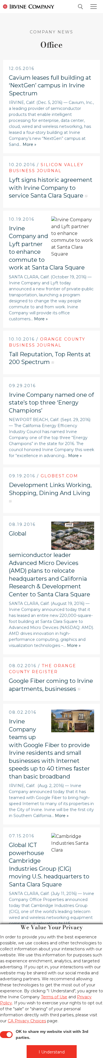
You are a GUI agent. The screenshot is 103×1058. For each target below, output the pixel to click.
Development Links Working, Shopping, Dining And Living (50, 489)
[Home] (27, 6)
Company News (51, 32)
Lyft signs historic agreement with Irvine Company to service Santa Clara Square (50, 187)
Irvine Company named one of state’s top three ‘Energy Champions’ (51, 402)
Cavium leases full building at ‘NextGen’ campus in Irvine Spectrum (50, 85)
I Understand (52, 1052)
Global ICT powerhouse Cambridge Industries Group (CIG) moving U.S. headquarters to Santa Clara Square (49, 865)
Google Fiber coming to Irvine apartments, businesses (51, 684)
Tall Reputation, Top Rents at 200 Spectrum (50, 358)
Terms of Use (54, 996)
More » (29, 144)
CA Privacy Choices (27, 1020)
